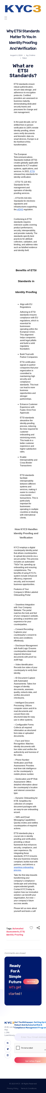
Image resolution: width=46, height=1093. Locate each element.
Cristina (32, 55)
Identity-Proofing (14, 935)
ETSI (22, 931)
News (24, 58)
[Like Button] (31, 927)
